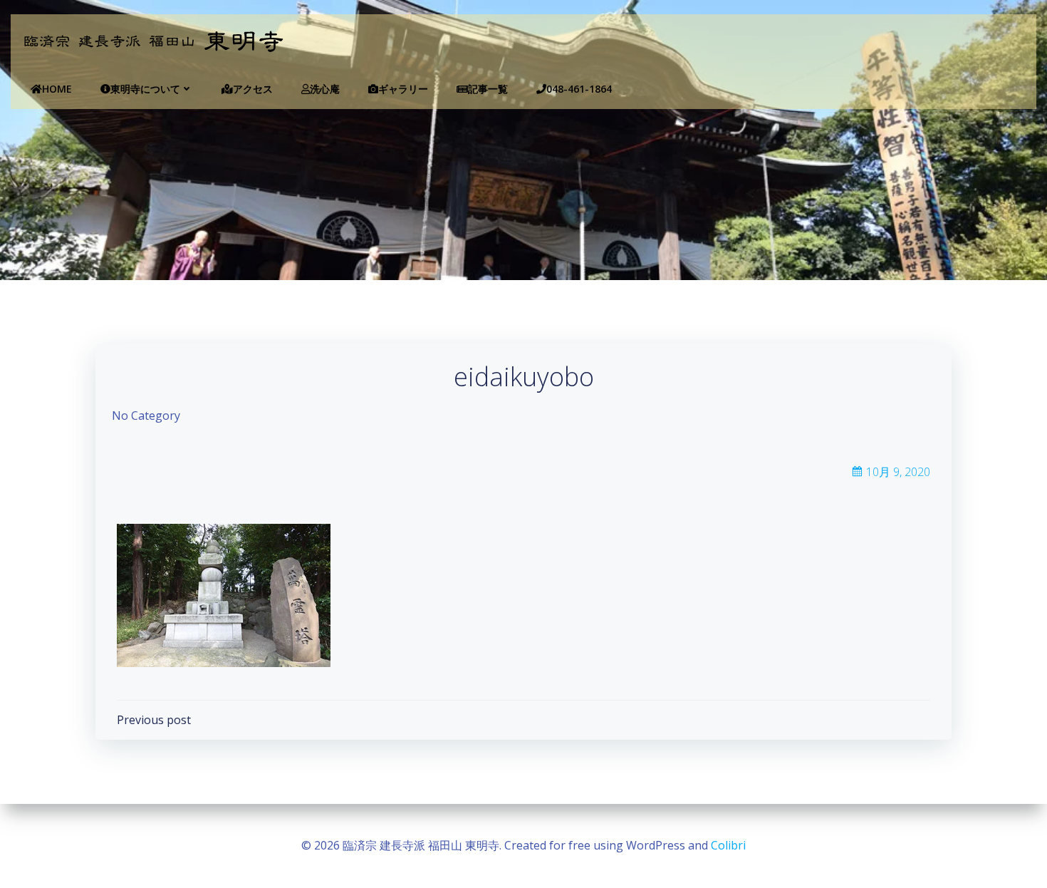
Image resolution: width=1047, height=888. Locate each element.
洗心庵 (325, 88)
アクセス (253, 88)
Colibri (728, 845)
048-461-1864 (579, 88)
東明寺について (145, 88)
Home (57, 88)
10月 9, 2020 (898, 472)
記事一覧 (488, 88)
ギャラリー (403, 88)
